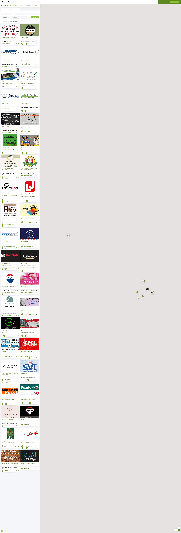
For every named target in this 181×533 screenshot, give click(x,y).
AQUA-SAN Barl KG (5, 241)
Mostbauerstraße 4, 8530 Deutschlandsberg (29, 421)
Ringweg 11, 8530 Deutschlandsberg (27, 127)
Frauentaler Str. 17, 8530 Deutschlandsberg (28, 196)
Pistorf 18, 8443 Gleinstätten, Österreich (28, 39)
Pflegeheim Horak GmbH (7, 309)
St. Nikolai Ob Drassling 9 (6, 219)
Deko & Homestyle (25, 59)
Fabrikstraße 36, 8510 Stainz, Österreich (28, 218)
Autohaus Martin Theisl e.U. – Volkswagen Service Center (10, 374)
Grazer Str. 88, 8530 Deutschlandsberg (8, 83)
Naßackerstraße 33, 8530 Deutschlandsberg (9, 39)
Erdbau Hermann (24, 330)
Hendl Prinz (23, 147)
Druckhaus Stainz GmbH (26, 217)
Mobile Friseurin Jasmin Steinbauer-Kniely (29, 309)
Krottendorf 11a (4, 332)
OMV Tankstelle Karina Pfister (8, 81)
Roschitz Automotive (6, 263)
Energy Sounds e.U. (5, 103)
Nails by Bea (23, 286)
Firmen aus (21, 1)
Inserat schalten (27, 1)
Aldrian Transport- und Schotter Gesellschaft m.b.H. (8, 60)
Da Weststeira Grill (5, 330)
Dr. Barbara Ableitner (25, 81)
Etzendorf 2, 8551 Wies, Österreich (7, 61)
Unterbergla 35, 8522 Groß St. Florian (27, 310)
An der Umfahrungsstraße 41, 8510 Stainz (28, 265)
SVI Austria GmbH (25, 373)
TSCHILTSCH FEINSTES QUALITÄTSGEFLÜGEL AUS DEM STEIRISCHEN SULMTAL (29, 169)
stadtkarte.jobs (38, 1)
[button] (2, 531)
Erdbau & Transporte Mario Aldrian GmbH (10, 463)
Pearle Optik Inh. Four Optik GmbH (28, 397)
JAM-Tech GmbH (24, 103)
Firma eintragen (174, 1)
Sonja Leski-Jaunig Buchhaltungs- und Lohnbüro (29, 194)
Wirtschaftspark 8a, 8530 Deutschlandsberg (28, 60)
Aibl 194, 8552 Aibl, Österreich (6, 265)
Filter (11, 9)
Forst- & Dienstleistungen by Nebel (9, 147)
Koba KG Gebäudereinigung (7, 126)
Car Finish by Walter (25, 126)
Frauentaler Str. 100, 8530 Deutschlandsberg (28, 375)
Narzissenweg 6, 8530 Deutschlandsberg (8, 442)
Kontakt (32, 1)
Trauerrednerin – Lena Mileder (8, 419)
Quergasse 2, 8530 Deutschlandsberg (28, 332)
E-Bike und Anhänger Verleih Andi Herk (9, 37)
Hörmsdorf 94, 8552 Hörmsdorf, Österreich (8, 352)
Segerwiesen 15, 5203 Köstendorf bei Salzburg (9, 195)
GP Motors (23, 419)
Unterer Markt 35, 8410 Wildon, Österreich (8, 127)
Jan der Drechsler (25, 37)
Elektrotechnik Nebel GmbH (26, 351)
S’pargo (23, 441)
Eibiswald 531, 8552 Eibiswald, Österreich (28, 83)
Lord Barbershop (24, 241)
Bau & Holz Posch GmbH (6, 397)
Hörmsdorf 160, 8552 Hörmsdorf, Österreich (9, 376)
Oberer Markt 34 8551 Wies (6, 310)
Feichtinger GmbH (5, 193)
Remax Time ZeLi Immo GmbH (8, 286)
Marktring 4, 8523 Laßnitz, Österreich (27, 352)
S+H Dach (4, 351)
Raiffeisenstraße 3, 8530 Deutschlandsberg (28, 442)
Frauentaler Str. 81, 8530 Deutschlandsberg (28, 399)
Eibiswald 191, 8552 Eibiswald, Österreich (8, 399)
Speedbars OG (24, 263)
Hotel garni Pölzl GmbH (6, 441)
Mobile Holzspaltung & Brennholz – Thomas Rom (9, 218)
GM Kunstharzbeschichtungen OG (28, 463)
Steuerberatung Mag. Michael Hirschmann (8, 169)
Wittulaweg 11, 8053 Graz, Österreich (7, 421)
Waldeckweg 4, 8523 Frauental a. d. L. (8, 149)
